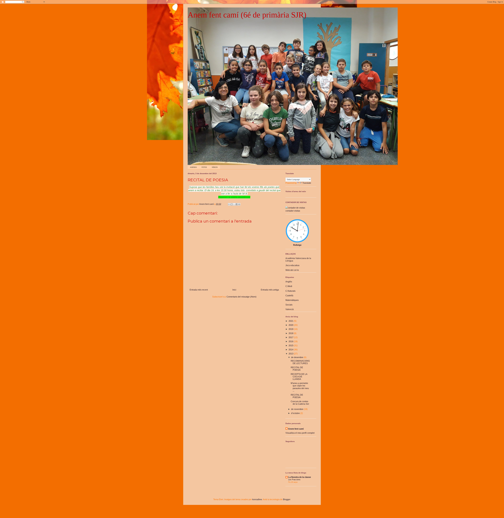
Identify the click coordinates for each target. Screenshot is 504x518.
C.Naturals (290, 291)
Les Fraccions (294, 479)
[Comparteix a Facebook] (236, 204)
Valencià (289, 309)
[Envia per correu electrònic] (229, 204)
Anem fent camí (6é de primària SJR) (247, 14)
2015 (291, 345)
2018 (291, 333)
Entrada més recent (199, 290)
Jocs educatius (292, 265)
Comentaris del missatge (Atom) (241, 297)
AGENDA (193, 167)
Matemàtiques (292, 300)
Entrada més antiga (270, 290)
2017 (291, 337)
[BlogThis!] (231, 204)
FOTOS (204, 167)
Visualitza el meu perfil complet (299, 433)
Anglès (288, 282)
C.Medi (288, 286)
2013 (291, 354)
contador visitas (292, 211)
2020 (291, 325)
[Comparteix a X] (234, 204)
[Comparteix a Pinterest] (239, 204)
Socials (288, 305)
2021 (291, 321)
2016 (291, 341)
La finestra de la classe (299, 477)
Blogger (286, 499)
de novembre (297, 409)
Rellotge (297, 245)
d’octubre (295, 413)
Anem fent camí (296, 429)
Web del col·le (292, 270)
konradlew (257, 499)
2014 (291, 349)
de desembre (297, 357)
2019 (291, 329)
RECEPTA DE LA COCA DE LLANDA (299, 376)
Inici (234, 290)
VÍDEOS (215, 167)
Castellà (289, 295)
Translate (306, 183)
